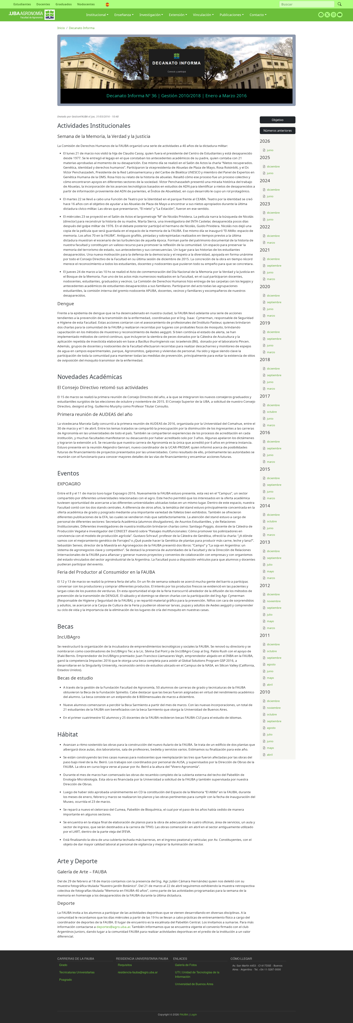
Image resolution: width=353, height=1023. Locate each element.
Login (193, 1014)
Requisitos (125, 965)
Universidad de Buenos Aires (194, 984)
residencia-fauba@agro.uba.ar (138, 972)
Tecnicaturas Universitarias (77, 972)
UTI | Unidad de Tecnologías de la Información (197, 974)
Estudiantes (22, 4)
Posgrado (65, 979)
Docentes (43, 4)
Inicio (61, 28)
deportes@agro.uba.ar (113, 927)
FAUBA (184, 1014)
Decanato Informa (82, 28)
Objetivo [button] (278, 120)
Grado (63, 965)
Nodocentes (86, 4)
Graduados (64, 4)
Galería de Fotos (186, 965)
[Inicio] (32, 12)
